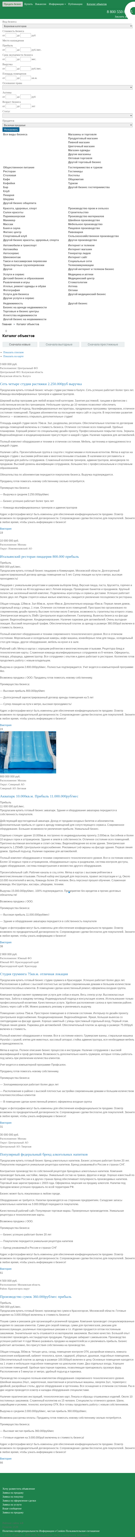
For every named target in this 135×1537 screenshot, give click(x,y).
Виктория (6, 528)
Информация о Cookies (52, 1531)
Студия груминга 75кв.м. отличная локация (34, 974)
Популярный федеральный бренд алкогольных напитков (44, 1154)
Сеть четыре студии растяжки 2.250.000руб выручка (41, 384)
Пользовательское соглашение (83, 1531)
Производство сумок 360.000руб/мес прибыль (35, 1297)
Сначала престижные (103, 344)
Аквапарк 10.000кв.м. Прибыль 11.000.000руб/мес (39, 796)
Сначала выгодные (59, 344)
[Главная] (7, 324)
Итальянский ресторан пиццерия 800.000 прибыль (39, 556)
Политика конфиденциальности (20, 1531)
